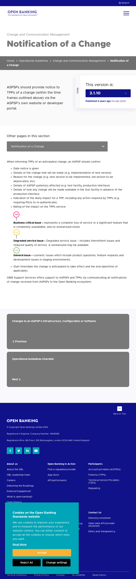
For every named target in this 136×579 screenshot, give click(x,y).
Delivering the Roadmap (20, 486)
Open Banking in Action (61, 464)
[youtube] (36, 450)
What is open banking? (19, 497)
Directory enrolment (99, 518)
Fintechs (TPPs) (97, 475)
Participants (95, 464)
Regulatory (94, 488)
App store (53, 475)
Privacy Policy (41, 575)
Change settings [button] (56, 562)
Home (10, 61)
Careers (11, 480)
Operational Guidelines (33, 61)
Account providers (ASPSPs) (104, 469)
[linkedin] (27, 450)
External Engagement (19, 491)
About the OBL (15, 469)
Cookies (60, 575)
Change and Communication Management (79, 61)
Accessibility (78, 575)
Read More (20, 544)
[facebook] (10, 450)
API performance (57, 480)
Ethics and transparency (101, 531)
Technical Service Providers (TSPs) (103, 481)
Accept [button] (42, 552)
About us (12, 464)
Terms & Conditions (17, 575)
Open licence (99, 575)
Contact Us (95, 513)
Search (125, 3)
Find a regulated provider (62, 469)
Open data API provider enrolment (101, 524)
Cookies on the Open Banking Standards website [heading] (34, 514)
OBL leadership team (18, 475)
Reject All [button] (26, 562)
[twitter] (18, 450)
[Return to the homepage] (22, 13)
